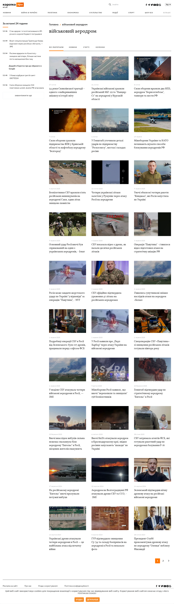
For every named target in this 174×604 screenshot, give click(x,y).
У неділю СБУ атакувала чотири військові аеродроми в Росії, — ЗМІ (67, 393)
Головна (53, 24)
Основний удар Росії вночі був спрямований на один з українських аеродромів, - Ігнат (67, 248)
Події (115, 13)
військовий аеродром (75, 24)
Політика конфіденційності (76, 586)
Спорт (131, 13)
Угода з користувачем (48, 586)
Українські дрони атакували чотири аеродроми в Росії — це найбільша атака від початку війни (66, 544)
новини (73, 47)
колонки (100, 47)
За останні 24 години (15, 23)
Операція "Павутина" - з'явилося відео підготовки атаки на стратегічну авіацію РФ (152, 248)
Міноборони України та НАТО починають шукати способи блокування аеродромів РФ (151, 144)
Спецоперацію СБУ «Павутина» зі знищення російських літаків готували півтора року (151, 345)
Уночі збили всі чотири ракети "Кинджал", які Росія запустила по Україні (151, 196)
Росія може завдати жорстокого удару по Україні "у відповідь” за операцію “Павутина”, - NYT (67, 296)
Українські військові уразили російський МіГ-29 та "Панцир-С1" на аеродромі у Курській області (109, 94)
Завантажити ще (23, 96)
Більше (167, 13)
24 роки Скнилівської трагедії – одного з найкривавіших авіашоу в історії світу (67, 92)
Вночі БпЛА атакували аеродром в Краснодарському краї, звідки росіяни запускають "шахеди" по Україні (109, 444)
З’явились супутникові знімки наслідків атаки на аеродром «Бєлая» (151, 296)
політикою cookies (87, 593)
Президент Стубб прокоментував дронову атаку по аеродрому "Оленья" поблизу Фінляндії (152, 544)
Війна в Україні (29, 13)
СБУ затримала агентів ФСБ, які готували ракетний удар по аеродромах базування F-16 (152, 442)
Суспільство (95, 13)
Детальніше (92, 599)
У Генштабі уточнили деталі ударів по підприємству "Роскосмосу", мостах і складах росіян (108, 146)
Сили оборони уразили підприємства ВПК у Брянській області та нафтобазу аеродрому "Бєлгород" (67, 146)
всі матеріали (56, 47)
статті (86, 47)
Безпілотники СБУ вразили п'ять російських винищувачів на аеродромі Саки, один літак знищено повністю (67, 198)
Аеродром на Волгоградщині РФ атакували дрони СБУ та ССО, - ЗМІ (109, 494)
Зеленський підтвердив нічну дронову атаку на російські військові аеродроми (150, 494)
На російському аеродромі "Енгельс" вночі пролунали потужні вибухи (64, 494)
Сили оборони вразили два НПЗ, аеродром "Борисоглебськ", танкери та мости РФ (152, 92)
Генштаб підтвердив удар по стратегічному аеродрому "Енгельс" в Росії (150, 393)
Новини (7, 13)
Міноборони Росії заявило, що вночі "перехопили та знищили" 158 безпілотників (109, 393)
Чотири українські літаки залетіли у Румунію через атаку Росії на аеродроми (109, 196)
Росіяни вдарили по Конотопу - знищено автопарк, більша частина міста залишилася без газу (25, 56)
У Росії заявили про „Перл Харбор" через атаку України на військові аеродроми (109, 345)
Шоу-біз (149, 13)
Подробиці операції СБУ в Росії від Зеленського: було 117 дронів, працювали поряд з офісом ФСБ (67, 345)
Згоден (79, 599)
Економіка (73, 13)
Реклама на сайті (10, 586)
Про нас (27, 586)
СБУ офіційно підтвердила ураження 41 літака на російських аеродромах (106, 296)
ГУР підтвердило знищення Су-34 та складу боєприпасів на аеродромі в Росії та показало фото (109, 544)
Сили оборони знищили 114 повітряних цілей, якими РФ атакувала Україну (27, 88)
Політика (52, 13)
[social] (146, 5)
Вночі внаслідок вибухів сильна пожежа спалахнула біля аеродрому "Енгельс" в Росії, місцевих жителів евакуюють (67, 444)
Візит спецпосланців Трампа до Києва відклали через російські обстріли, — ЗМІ (26, 44)
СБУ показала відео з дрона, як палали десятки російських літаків (108, 248)
